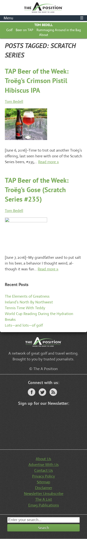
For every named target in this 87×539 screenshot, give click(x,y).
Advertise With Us (44, 464)
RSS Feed (53, 392)
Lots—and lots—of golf (24, 325)
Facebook (31, 392)
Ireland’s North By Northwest (29, 302)
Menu (43, 18)
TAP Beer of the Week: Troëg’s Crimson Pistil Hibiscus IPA (37, 80)
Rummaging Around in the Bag (58, 30)
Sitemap (43, 481)
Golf (9, 30)
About (43, 35)
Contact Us (43, 470)
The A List (43, 499)
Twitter (42, 392)
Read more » (48, 161)
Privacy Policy (43, 476)
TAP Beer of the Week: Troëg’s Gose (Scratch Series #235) (37, 189)
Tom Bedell (43, 25)
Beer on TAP (24, 30)
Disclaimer (43, 487)
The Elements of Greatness (27, 296)
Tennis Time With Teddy (25, 307)
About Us (43, 458)
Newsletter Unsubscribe (43, 493)
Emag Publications (43, 505)
